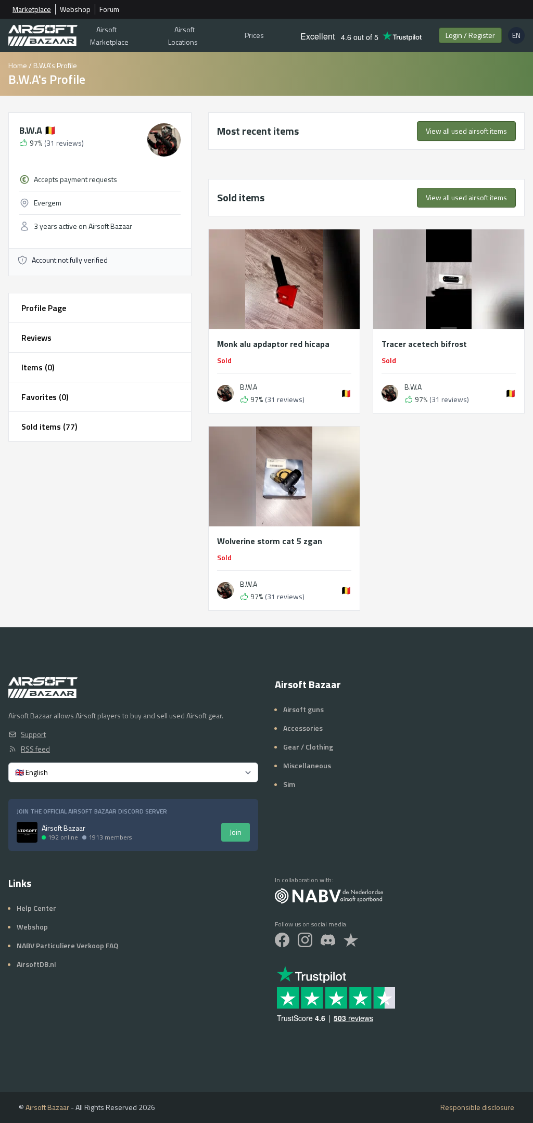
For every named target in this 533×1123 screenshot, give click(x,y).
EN (518, 37)
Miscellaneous (307, 765)
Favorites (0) (44, 397)
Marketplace (31, 9)
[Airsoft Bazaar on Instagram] (305, 940)
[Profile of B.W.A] (225, 393)
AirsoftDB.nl (36, 964)
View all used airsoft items (466, 130)
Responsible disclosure (477, 1107)
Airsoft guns (303, 709)
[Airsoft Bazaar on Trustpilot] (351, 940)
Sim (289, 784)
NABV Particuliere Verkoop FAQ (67, 945)
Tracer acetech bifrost (424, 344)
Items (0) (37, 367)
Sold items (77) (49, 426)
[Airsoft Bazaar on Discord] (328, 940)
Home (17, 65)
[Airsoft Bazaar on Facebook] (282, 940)
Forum (109, 9)
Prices (254, 35)
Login (470, 35)
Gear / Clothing (308, 746)
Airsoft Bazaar (47, 1107)
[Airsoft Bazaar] (43, 35)
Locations (183, 35)
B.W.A (37, 130)
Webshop (75, 9)
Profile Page (43, 308)
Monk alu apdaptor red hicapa (273, 344)
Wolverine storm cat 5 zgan (269, 541)
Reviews (36, 337)
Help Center (36, 907)
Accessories (303, 727)
